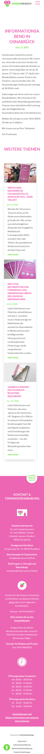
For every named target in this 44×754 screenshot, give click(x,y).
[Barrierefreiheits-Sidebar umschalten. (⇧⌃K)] (6, 747)
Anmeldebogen (21, 620)
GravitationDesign (27, 735)
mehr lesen (13, 254)
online (12, 602)
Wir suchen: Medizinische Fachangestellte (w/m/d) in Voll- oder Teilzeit (20, 193)
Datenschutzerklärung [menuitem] (22, 745)
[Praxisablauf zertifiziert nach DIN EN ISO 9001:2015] (32, 485)
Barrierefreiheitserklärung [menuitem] (22, 749)
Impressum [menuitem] (22, 741)
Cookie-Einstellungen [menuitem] (22, 752)
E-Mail (16, 122)
